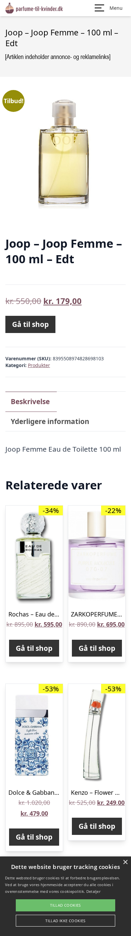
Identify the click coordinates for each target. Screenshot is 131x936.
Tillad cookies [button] (65, 905)
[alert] (65, 896)
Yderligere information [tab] (50, 421)
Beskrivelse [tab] (30, 401)
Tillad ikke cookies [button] (65, 920)
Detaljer (93, 891)
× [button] (125, 862)
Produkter (39, 365)
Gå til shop (30, 324)
